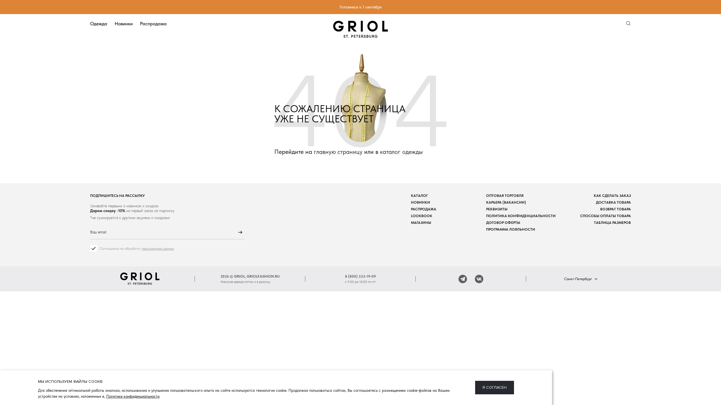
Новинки (124, 23)
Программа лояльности (510, 229)
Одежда (98, 23)
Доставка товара (613, 202)
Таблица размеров (612, 222)
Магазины (421, 222)
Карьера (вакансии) (506, 202)
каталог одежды (401, 151)
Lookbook (421, 216)
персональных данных (158, 248)
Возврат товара (615, 209)
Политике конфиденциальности (132, 396)
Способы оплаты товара (605, 216)
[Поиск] (628, 23)
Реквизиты (497, 209)
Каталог (419, 196)
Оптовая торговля (505, 196)
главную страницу (338, 151)
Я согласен (494, 387)
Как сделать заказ (612, 196)
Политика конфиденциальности (521, 216)
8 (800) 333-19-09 (360, 276)
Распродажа (153, 23)
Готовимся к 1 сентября (361, 7)
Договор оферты (503, 222)
